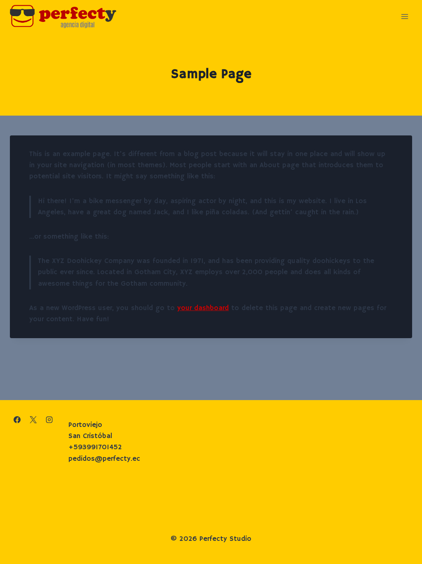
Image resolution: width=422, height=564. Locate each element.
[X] (33, 419)
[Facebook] (17, 419)
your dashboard (203, 308)
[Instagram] (49, 419)
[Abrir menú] (404, 16)
